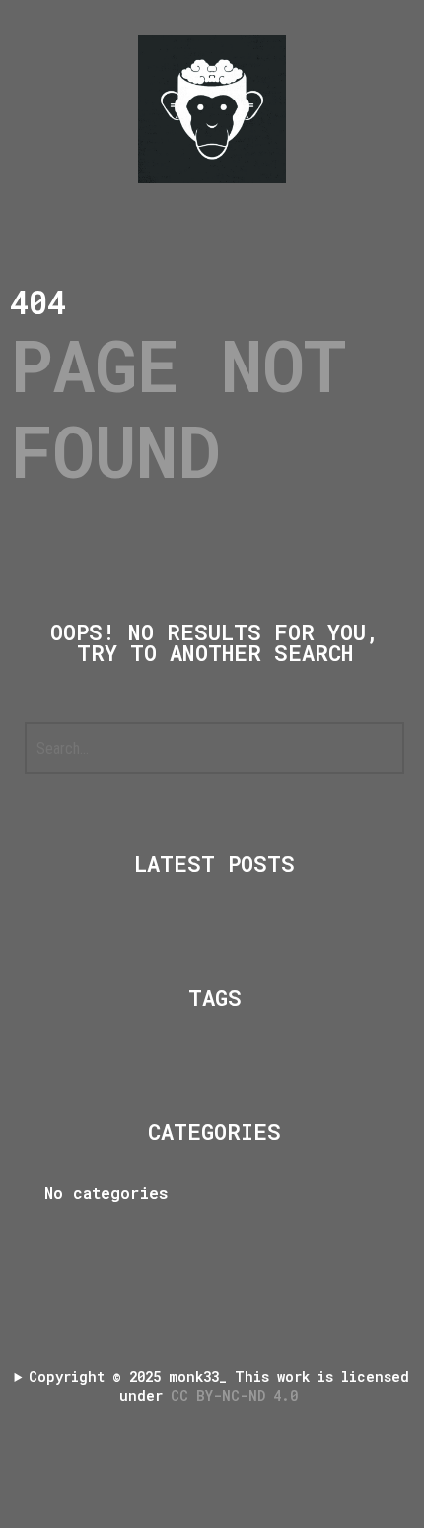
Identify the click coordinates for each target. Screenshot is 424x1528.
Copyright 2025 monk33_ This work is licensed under (219, 1386)
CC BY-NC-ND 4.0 (238, 1395)
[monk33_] (212, 109)
